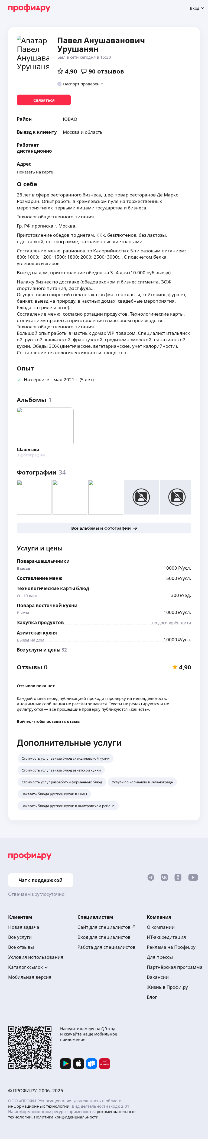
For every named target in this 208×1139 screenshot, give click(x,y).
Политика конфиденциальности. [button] (67, 1117)
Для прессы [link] (160, 957)
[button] (80, 84)
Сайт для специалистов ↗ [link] (106, 927)
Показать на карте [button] (35, 172)
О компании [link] (161, 927)
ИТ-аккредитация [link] (166, 937)
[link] (44, 100)
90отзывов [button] (106, 71)
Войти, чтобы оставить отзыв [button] (48, 721)
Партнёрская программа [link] (175, 967)
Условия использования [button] (35, 957)
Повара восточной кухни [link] (47, 605)
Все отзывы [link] (21, 947)
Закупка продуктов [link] (40, 622)
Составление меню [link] (40, 578)
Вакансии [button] (158, 977)
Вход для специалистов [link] (104, 937)
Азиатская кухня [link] (37, 633)
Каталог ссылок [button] (25, 967)
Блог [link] (152, 997)
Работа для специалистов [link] (106, 947)
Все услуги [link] (20, 937)
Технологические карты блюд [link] (53, 588)
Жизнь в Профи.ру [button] (167, 987)
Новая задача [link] (23, 927)
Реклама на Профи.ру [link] (171, 947)
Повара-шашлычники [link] (43, 561)
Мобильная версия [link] (29, 977)
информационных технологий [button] (39, 1106)
